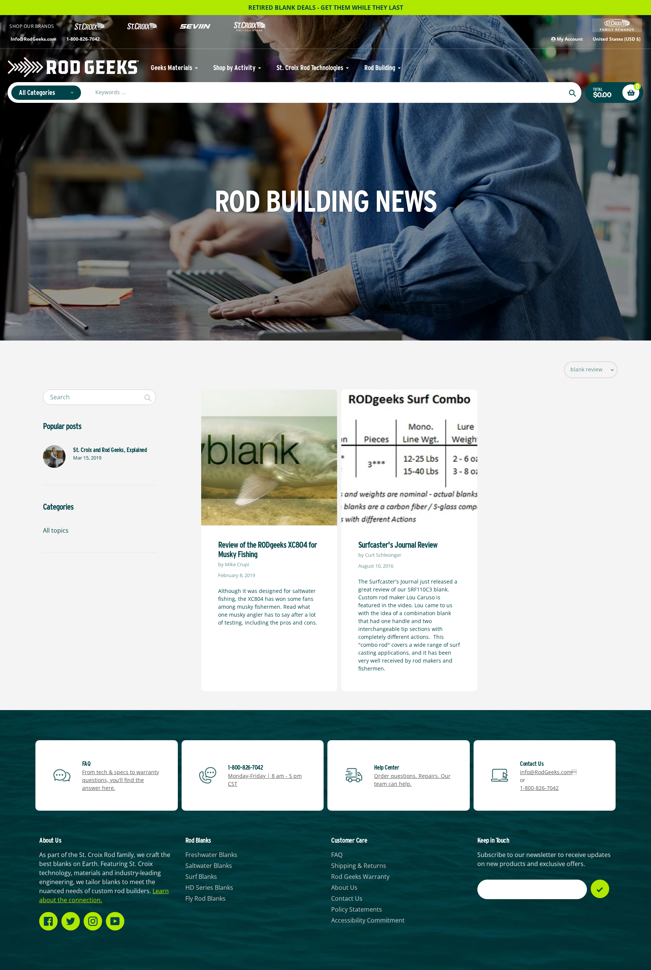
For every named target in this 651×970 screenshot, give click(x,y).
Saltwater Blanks (208, 866)
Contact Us (346, 898)
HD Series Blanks (209, 887)
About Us (344, 887)
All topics (56, 530)
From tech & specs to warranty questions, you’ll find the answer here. (120, 779)
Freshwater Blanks (211, 855)
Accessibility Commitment (368, 920)
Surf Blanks (201, 876)
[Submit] (600, 889)
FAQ (336, 855)
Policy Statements (356, 909)
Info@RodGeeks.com (34, 39)
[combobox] (99, 397)
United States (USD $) (616, 39)
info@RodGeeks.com (546, 772)
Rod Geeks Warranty (360, 876)
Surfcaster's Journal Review (397, 545)
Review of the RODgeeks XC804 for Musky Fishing (267, 549)
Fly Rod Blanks (205, 898)
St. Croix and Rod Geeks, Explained (110, 450)
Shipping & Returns (358, 866)
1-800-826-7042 (83, 39)
